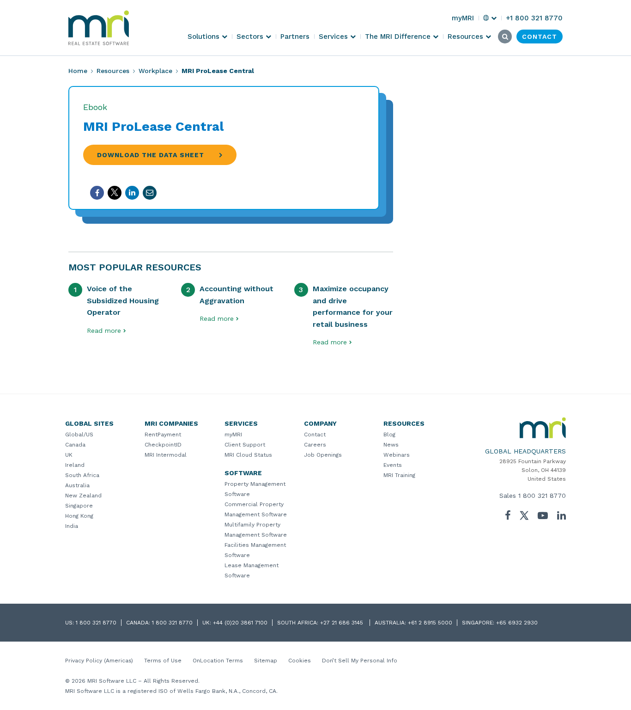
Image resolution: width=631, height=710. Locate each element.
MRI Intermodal (166, 455)
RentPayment (163, 434)
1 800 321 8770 (542, 495)
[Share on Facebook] (97, 193)
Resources (113, 70)
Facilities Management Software (255, 550)
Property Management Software (254, 489)
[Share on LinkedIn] (132, 193)
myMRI (233, 434)
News (391, 444)
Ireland (75, 465)
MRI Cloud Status (248, 455)
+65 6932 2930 (517, 622)
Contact (315, 434)
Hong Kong (79, 516)
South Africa (82, 475)
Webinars (396, 455)
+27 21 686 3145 (342, 622)
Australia (77, 485)
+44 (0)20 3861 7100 (240, 622)
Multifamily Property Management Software (255, 529)
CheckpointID (163, 444)
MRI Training (399, 475)
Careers (315, 444)
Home (77, 70)
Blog (389, 434)
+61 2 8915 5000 (430, 622)
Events (392, 465)
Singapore (79, 505)
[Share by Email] (150, 193)
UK (69, 455)
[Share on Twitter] (114, 193)
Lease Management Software (251, 570)
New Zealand (83, 495)
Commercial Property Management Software (255, 509)
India (71, 526)
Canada (75, 444)
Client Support (244, 444)
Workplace (155, 70)
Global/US (79, 434)
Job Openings (323, 455)
